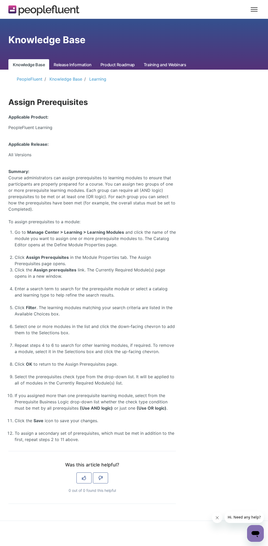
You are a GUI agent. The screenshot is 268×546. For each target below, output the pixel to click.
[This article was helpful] (84, 477)
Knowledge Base (29, 64)
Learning (97, 79)
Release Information (72, 64)
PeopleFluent (29, 79)
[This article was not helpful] (100, 477)
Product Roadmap (117, 64)
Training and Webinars (165, 64)
